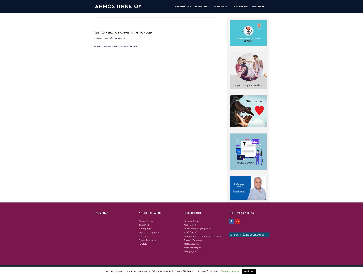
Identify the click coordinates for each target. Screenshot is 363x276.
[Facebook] (231, 221)
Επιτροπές (144, 236)
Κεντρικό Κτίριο (191, 221)
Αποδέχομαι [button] (249, 271)
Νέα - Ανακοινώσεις (118, 38)
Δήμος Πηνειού (146, 221)
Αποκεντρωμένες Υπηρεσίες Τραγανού (202, 236)
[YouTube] (237, 221)
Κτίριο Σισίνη (190, 225)
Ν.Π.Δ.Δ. (143, 244)
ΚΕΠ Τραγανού (191, 252)
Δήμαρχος (144, 225)
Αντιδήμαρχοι (145, 229)
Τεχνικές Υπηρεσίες (193, 240)
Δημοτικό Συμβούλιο (149, 232)
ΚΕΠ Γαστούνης (191, 244)
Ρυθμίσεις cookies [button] (230, 271)
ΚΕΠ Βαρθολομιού (192, 248)
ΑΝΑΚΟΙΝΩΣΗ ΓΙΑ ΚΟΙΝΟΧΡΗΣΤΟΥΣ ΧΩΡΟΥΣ (116, 47)
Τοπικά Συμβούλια (148, 240)
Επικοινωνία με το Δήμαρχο (247, 234)
